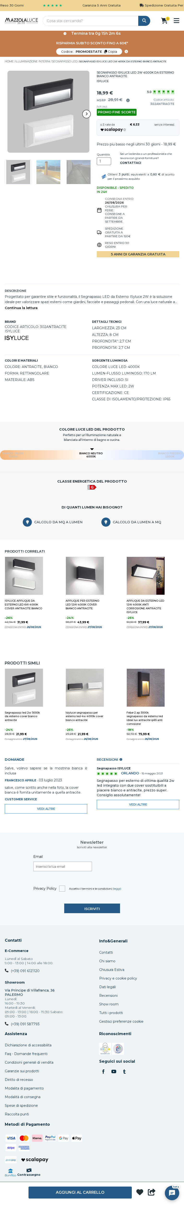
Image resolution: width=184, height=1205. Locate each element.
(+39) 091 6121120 (25, 971)
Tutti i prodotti (111, 1013)
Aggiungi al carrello (80, 1192)
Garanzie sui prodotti (22, 1071)
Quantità (103, 154)
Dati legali (107, 987)
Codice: (89, 51)
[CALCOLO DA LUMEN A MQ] (105, 522)
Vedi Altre (46, 809)
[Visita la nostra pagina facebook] (103, 1072)
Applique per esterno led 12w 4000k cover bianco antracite (82, 604)
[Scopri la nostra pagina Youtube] (114, 1072)
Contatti (13, 940)
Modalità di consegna (22, 1097)
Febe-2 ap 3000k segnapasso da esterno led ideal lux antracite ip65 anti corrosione (144, 718)
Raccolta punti (17, 1114)
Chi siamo (107, 961)
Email (38, 856)
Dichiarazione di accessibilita (28, 1045)
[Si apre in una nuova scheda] (105, 1049)
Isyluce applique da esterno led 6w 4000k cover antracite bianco (23, 604)
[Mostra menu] (176, 21)
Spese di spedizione (21, 1105)
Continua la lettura (21, 308)
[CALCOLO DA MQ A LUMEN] (27, 522)
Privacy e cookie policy (118, 978)
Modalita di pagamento (24, 1088)
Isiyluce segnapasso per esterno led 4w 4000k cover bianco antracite (84, 716)
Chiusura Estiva (111, 970)
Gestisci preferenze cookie (121, 1021)
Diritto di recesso (19, 1080)
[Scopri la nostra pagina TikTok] (124, 1072)
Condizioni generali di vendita (29, 1062)
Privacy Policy (45, 888)
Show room (109, 1004)
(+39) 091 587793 (25, 1024)
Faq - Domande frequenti (26, 1054)
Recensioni (108, 995)
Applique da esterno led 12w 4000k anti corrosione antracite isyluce (145, 606)
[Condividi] (151, 1192)
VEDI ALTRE (138, 804)
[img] (128, 100)
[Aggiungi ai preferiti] (139, 1192)
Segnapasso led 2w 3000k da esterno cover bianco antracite (22, 716)
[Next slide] (86, 114)
